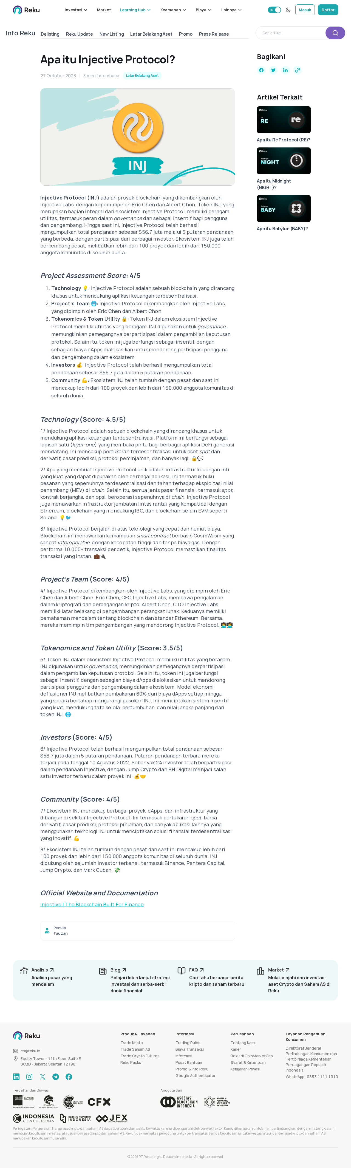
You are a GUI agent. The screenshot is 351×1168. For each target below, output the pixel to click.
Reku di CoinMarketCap (252, 1055)
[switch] (274, 10)
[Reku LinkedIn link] (16, 1076)
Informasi (184, 1055)
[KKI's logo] (75, 1118)
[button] (76, 10)
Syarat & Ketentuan (248, 1062)
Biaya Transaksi (190, 1049)
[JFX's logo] (112, 1119)
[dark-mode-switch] (288, 10)
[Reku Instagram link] (29, 1076)
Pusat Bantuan (189, 1062)
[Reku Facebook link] (69, 1076)
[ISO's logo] (73, 1102)
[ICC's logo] (33, 1118)
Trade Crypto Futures (140, 1055)
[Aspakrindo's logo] (217, 1102)
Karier (236, 1049)
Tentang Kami (243, 1042)
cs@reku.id (30, 1050)
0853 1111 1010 (322, 1076)
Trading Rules (188, 1042)
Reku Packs (130, 1062)
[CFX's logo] (99, 1102)
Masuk (305, 9)
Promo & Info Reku (192, 1069)
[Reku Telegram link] (55, 1076)
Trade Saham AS (135, 1049)
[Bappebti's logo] (24, 1102)
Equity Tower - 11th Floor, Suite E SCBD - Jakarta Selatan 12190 (51, 1061)
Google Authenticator (196, 1075)
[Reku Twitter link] (42, 1076)
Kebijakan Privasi (245, 1069)
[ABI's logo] (179, 1102)
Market (104, 9)
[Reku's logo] (26, 9)
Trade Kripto (131, 1042)
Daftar (328, 9)
